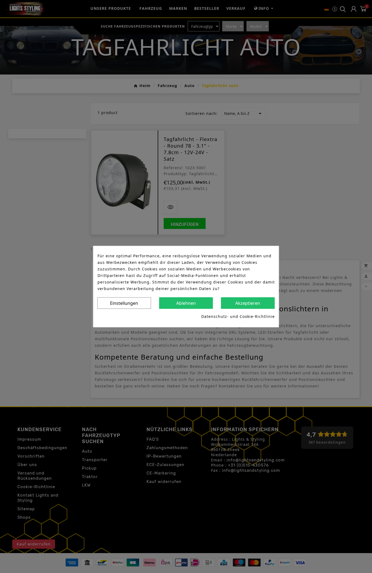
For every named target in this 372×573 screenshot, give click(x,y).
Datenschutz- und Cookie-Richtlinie (238, 316)
